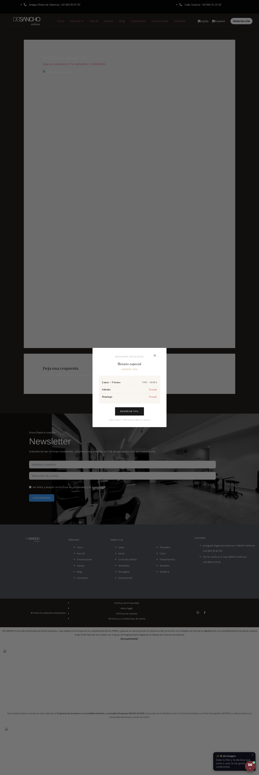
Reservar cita (129, 411)
